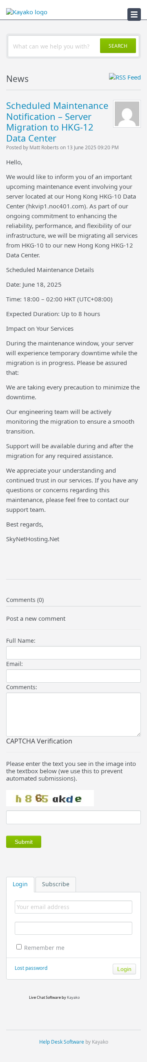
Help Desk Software (61, 1041)
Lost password (31, 968)
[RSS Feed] (125, 77)
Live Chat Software (45, 997)
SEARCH (118, 45)
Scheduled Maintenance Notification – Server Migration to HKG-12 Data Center (57, 121)
